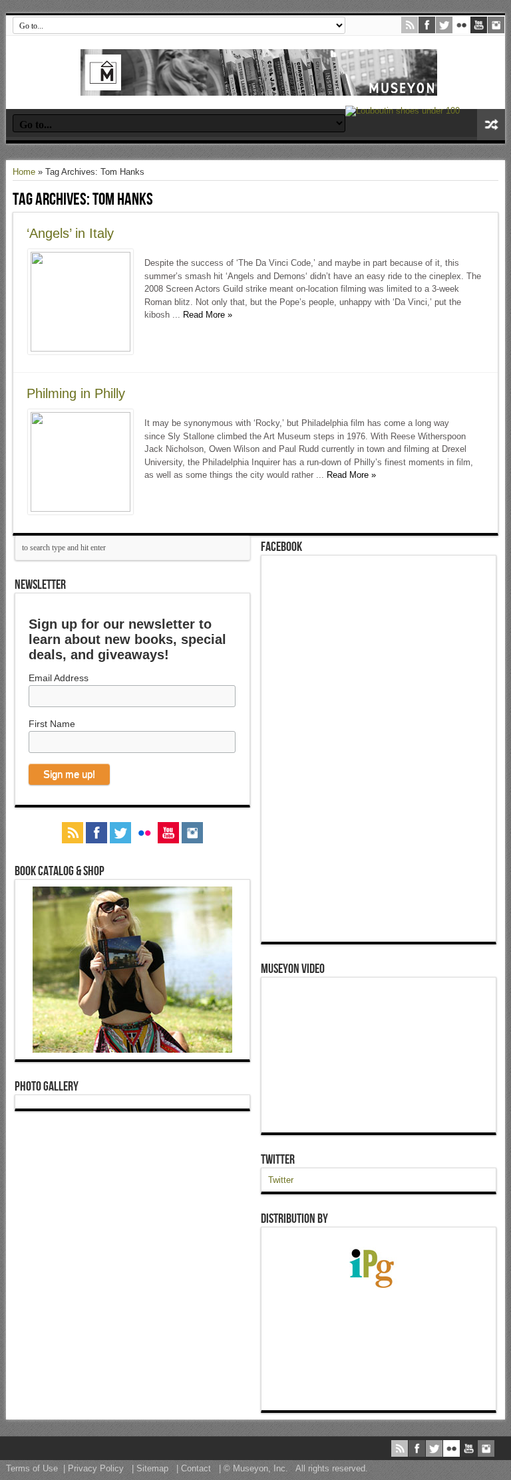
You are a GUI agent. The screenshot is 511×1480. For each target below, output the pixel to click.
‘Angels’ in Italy (70, 233)
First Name (52, 723)
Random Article (491, 124)
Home (24, 172)
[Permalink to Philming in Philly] (80, 509)
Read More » (207, 315)
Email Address (58, 678)
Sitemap (152, 1468)
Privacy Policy (96, 1468)
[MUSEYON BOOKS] (259, 86)
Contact (196, 1468)
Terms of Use (32, 1468)
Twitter (278, 1160)
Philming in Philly (76, 393)
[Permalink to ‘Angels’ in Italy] (80, 349)
